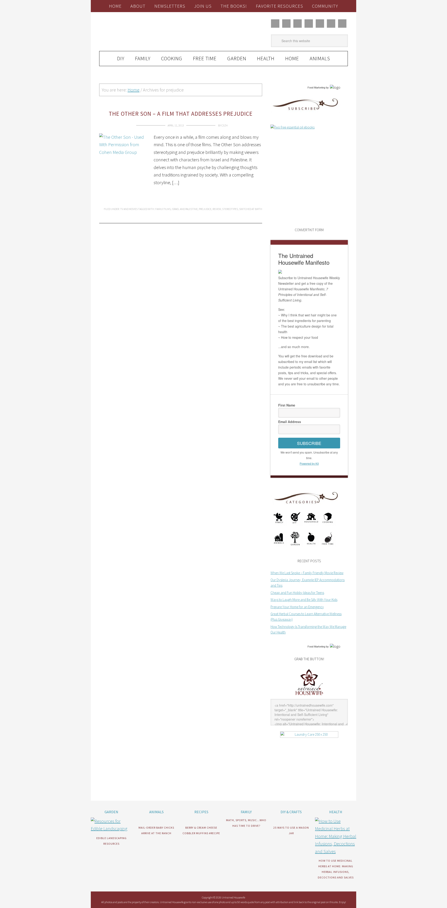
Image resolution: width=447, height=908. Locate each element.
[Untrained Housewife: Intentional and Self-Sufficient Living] (309, 696)
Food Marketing (316, 87)
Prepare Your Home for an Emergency (297, 607)
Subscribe (309, 443)
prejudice (205, 209)
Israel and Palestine (185, 209)
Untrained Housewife (151, 32)
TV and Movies (129, 209)
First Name (286, 405)
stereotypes (230, 209)
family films (163, 209)
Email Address (289, 421)
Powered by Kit (309, 463)
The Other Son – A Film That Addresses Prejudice (181, 113)
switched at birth (250, 209)
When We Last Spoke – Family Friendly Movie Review (307, 573)
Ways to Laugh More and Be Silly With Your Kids (304, 599)
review (217, 209)
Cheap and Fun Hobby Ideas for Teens (297, 592)
